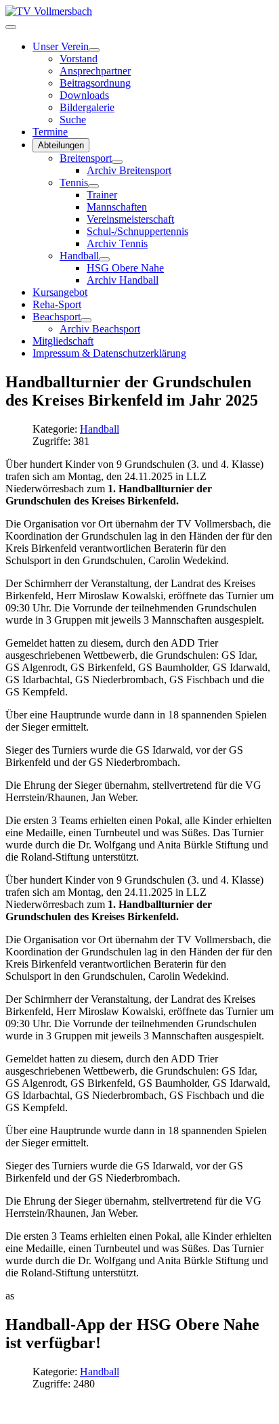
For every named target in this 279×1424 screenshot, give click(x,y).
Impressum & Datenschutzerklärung (109, 353)
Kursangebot (60, 292)
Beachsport (57, 316)
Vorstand (79, 58)
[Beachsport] (86, 320)
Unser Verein (61, 46)
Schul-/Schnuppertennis (137, 231)
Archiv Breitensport (129, 170)
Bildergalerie (87, 107)
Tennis (74, 182)
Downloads (84, 95)
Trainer (102, 194)
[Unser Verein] (94, 50)
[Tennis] (93, 186)
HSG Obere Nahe (125, 268)
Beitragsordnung (95, 83)
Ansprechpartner (95, 71)
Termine (50, 131)
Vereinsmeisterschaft (130, 219)
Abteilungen (61, 145)
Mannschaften (117, 207)
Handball (79, 255)
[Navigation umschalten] (10, 27)
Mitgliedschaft (63, 341)
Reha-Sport (57, 304)
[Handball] (104, 259)
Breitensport (86, 158)
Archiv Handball (122, 280)
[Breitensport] (117, 162)
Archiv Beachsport (100, 329)
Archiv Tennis (117, 243)
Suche (73, 119)
